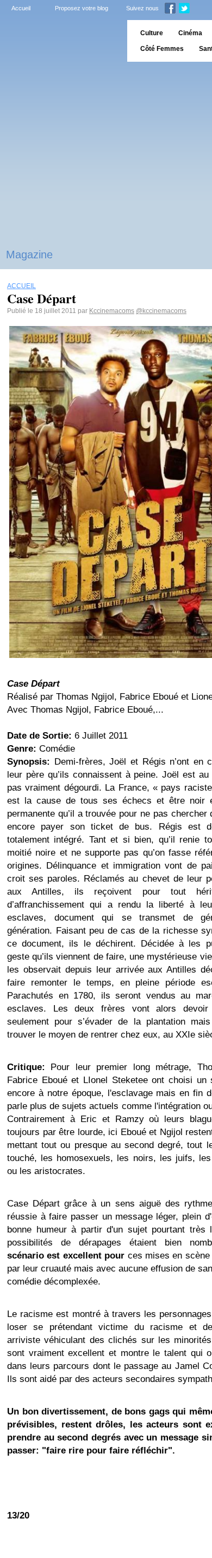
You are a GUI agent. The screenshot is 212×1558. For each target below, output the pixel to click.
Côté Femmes (162, 49)
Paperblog (60, 41)
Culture (151, 33)
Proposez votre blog (81, 8)
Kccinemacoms (111, 311)
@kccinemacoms (161, 311)
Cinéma (190, 33)
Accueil (20, 8)
